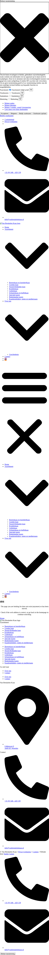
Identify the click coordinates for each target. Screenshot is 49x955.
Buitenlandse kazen (16, 297)
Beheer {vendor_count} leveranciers (18, 107)
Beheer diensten (10, 105)
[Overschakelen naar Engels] (27, 358)
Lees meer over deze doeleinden (16, 109)
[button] (24, 38)
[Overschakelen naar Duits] (27, 360)
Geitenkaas (13, 291)
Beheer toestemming (8, 954)
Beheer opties (9, 103)
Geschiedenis (14, 354)
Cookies (36, 852)
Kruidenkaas (13, 289)
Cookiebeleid (9, 120)
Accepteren (4, 113)
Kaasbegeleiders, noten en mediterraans (23, 299)
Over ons (8, 671)
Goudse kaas (13, 285)
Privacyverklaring (11, 122)
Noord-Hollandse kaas (17, 287)
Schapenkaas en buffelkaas (18, 293)
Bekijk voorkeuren (25, 113)
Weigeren (14, 113)
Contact (7, 356)
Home (7, 227)
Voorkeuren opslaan (39, 113)
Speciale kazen (14, 295)
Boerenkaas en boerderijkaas (19, 283)
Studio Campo (9, 854)
